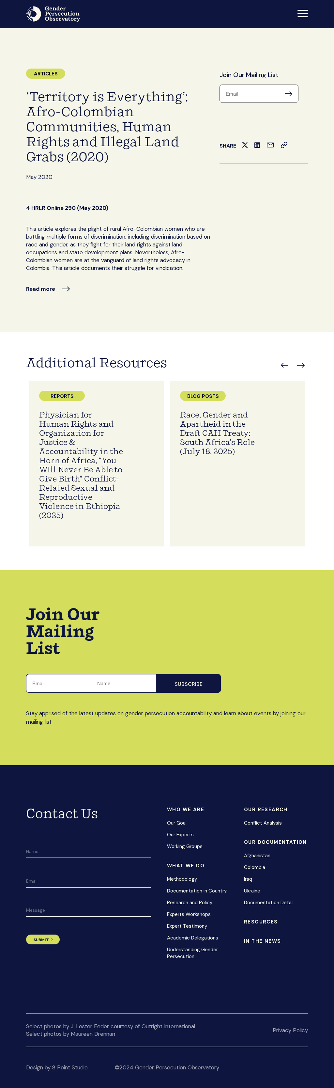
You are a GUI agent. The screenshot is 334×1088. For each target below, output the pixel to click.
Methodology (182, 879)
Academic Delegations (192, 938)
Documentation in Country (197, 891)
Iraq (248, 879)
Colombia (254, 867)
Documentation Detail (269, 902)
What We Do (186, 865)
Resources (261, 922)
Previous (284, 365)
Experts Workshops (189, 914)
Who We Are (185, 809)
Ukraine (252, 891)
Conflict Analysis (263, 823)
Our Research (266, 809)
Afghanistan (257, 855)
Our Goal (177, 823)
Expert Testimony (187, 926)
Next (301, 365)
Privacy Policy (290, 1030)
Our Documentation (275, 842)
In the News (262, 941)
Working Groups (185, 846)
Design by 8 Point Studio (57, 1067)
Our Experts (180, 834)
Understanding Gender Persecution (192, 953)
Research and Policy (189, 902)
